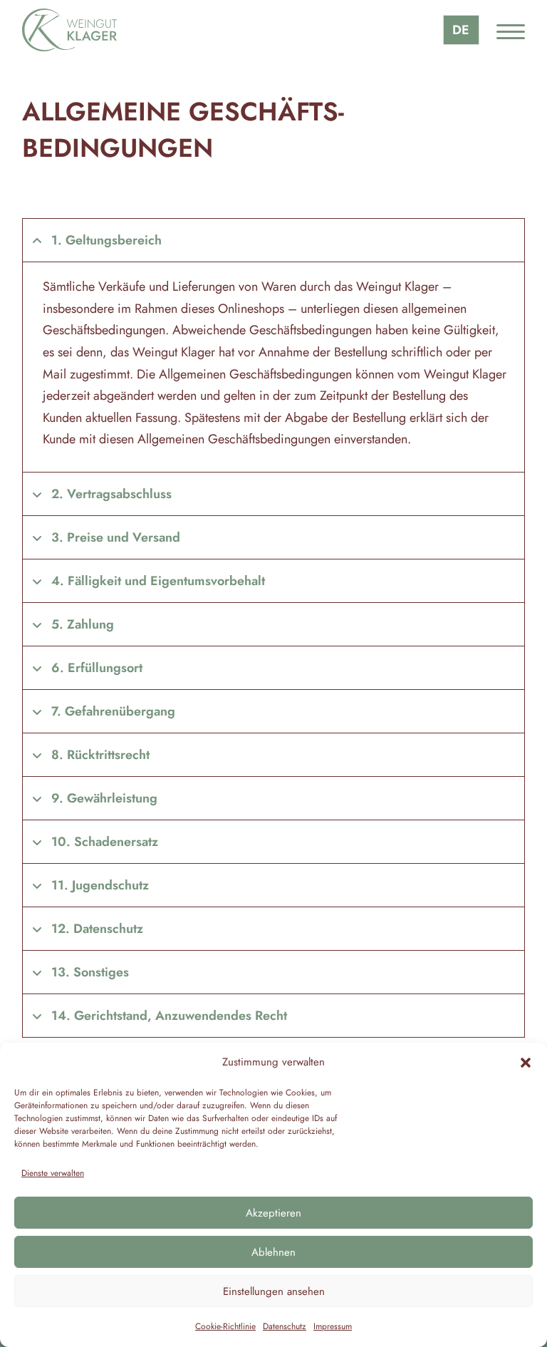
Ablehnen (273, 1252)
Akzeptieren (273, 1213)
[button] (526, 1063)
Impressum (332, 1326)
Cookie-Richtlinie (225, 1326)
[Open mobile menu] (510, 30)
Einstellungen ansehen (274, 1291)
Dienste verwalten (52, 1173)
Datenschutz (284, 1326)
